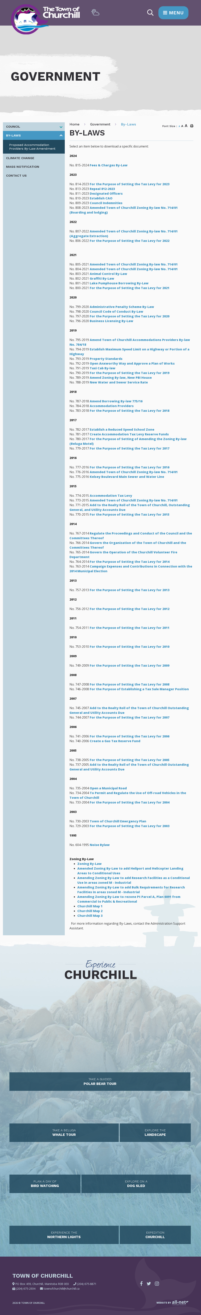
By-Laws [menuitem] (13, 135)
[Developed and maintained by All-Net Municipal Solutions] (180, 1303)
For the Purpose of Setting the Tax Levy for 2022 (129, 241)
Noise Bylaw (100, 845)
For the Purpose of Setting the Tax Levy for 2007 (129, 717)
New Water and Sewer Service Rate (119, 382)
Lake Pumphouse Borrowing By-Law (119, 283)
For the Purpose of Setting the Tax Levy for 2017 (129, 448)
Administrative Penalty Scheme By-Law (122, 307)
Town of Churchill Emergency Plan (118, 821)
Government (100, 124)
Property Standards (106, 359)
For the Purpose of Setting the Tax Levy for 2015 (129, 514)
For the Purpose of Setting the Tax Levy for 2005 (129, 760)
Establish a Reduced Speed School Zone (122, 429)
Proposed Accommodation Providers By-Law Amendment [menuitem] (32, 146)
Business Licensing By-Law (111, 321)
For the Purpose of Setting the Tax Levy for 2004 (129, 802)
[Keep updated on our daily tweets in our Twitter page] (149, 1283)
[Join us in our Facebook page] (141, 1283)
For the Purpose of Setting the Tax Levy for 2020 (129, 316)
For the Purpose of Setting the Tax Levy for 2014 (129, 561)
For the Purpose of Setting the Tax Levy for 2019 (129, 373)
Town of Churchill (45, 19)
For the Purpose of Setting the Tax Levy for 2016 (129, 467)
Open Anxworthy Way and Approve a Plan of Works (132, 363)
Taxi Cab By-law (102, 368)
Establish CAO (101, 198)
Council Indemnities (106, 203)
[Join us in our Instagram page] (157, 1283)
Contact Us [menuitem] (16, 175)
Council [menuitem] (13, 126)
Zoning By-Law (89, 864)
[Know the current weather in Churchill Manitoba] (95, 12)
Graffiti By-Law (102, 278)
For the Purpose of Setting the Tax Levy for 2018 (129, 410)
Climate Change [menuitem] (20, 158)
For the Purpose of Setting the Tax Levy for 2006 (129, 736)
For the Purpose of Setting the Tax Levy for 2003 (129, 826)
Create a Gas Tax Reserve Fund (115, 741)
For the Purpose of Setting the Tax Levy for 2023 (129, 184)
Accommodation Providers (112, 406)
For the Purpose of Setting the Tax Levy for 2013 (129, 590)
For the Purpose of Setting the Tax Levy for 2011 (129, 628)
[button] (61, 127)
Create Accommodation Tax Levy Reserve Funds (129, 434)
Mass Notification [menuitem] (22, 167)
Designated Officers (106, 193)
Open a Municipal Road (108, 788)
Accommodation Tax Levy (111, 495)
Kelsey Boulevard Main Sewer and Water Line (127, 477)
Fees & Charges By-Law (109, 165)
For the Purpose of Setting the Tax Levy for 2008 (129, 684)
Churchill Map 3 (89, 915)
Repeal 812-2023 (102, 189)
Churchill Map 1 (89, 906)
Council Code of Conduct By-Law (116, 311)
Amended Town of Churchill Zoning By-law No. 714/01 (134, 264)
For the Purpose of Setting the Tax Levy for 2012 (129, 609)
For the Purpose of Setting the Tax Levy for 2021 (129, 288)
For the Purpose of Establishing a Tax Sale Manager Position (139, 689)
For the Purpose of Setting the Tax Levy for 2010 (129, 646)
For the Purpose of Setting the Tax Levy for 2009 (130, 665)
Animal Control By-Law (109, 274)
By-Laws (128, 124)
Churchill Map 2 (89, 911)
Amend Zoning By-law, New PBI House (121, 377)
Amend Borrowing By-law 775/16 (116, 401)
